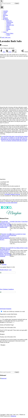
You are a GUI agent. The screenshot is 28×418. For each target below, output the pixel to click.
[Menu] (2, 7)
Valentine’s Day (10, 25)
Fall (7, 30)
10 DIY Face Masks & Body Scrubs (19, 247)
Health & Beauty (4, 269)
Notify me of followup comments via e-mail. (14, 311)
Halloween (9, 20)
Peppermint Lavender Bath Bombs (8, 202)
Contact (8, 34)
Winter (7, 26)
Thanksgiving (9, 22)
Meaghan (4, 264)
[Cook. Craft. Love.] (5, 37)
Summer (8, 29)
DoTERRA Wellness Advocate (12, 194)
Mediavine (13, 416)
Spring (7, 27)
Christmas (8, 23)
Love (10, 269)
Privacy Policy (9, 33)
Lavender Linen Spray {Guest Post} (19, 221)
